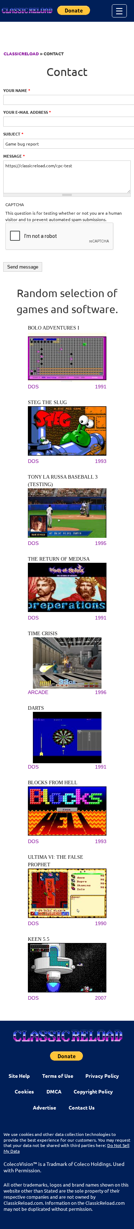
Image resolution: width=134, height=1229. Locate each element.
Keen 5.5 (38, 939)
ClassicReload (21, 53)
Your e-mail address (27, 112)
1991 (100, 386)
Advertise (44, 1107)
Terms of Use (57, 1075)
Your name (16, 90)
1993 (100, 461)
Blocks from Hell (53, 782)
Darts (36, 708)
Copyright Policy (93, 1091)
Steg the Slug (47, 402)
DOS (33, 386)
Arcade (38, 692)
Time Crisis (43, 633)
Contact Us (82, 1107)
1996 (100, 692)
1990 (100, 923)
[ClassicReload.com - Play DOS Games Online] (27, 11)
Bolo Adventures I (53, 328)
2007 (100, 998)
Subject (13, 134)
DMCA (53, 1091)
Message (14, 156)
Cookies (24, 1091)
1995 (100, 543)
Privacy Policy (102, 1075)
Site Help (19, 1075)
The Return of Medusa (59, 559)
